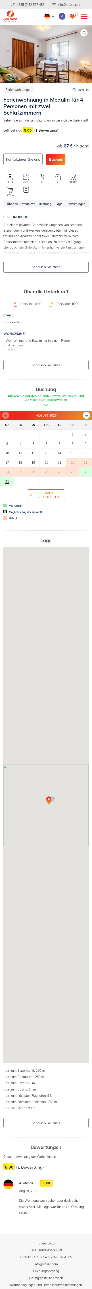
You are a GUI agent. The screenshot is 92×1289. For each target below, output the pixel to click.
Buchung (45, 204)
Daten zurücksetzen (48, 495)
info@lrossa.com (69, 4)
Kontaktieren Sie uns (23, 159)
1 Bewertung (46, 130)
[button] (46, 80)
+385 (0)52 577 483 (30, 4)
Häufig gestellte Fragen (46, 1278)
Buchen (55, 159)
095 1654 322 (63, 1257)
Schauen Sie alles (46, 266)
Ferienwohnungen (18, 89)
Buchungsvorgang (46, 1271)
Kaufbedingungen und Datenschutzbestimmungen (46, 1285)
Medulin (83, 90)
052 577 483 (41, 1257)
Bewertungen (76, 204)
